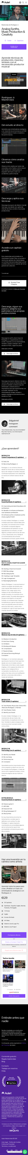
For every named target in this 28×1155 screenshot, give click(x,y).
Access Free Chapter (15, 283)
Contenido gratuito (9, 1056)
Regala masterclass (9, 1059)
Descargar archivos (12, 353)
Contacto (5, 1066)
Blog (3, 1061)
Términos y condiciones (9, 1146)
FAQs (4, 1071)
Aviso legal (5, 1142)
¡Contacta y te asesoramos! (15, 1151)
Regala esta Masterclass (13, 950)
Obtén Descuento (14, 996)
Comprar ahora (14, 935)
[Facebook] (7, 1150)
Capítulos (20, 40)
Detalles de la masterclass (14, 46)
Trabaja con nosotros (10, 1068)
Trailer (9, 40)
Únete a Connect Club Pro (14, 942)
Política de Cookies (15, 1142)
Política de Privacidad (8, 1144)
